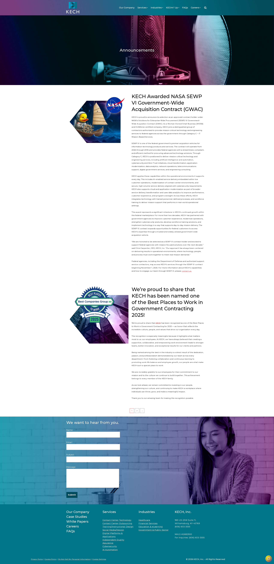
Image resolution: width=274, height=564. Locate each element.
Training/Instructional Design (118, 527)
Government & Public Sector (153, 530)
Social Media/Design (113, 530)
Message (71, 467)
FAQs (185, 7)
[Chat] (268, 558)
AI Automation (110, 550)
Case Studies (76, 517)
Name (69, 430)
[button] (147, 7)
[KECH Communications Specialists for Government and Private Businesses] (72, 7)
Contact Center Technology (117, 520)
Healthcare (144, 520)
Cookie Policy (51, 559)
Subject (70, 455)
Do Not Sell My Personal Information (74, 559)
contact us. (187, 271)
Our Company (127, 7)
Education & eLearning (151, 527)
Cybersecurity (110, 546)
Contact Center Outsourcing (117, 523)
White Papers (77, 521)
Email (69, 442)
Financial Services (148, 523)
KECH (158, 323)
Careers (72, 526)
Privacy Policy (37, 559)
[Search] (205, 7)
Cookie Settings (99, 559)
